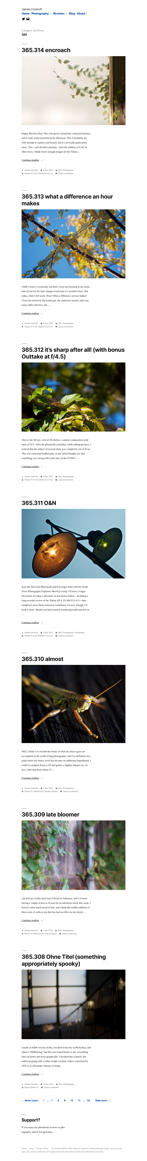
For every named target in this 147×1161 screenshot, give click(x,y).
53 (88, 1100)
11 (79, 1100)
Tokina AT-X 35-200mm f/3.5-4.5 (38, 173)
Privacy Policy (42, 1148)
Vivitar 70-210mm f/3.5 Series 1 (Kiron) (41, 791)
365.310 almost (42, 658)
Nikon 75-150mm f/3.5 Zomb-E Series (40, 934)
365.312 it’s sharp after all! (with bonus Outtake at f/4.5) (73, 353)
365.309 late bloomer (50, 814)
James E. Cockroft (80, 1148)
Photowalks (79, 632)
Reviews (59, 13)
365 (60, 170)
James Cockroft (32, 9)
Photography (40, 13)
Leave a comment (65, 173)
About (81, 13)
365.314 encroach (46, 50)
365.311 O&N (39, 502)
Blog (72, 13)
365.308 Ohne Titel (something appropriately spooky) (64, 960)
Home (26, 13)
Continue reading (32, 160)
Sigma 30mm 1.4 (31, 1087)
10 (72, 1100)
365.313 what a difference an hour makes (67, 200)
